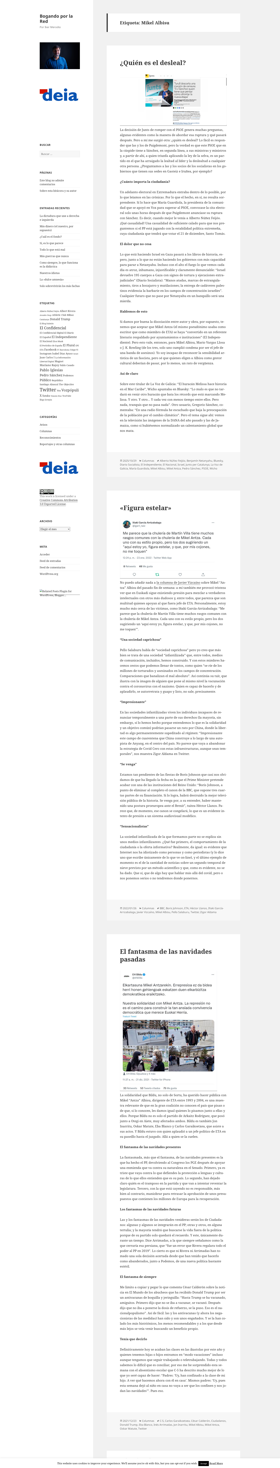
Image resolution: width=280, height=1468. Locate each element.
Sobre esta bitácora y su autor (58, 191)
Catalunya (44, 319)
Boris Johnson (174, 908)
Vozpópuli (70, 390)
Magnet (59, 361)
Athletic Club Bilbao (63, 314)
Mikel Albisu (158, 468)
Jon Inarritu (180, 1424)
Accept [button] (203, 1463)
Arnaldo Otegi (46, 315)
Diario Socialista (130, 464)
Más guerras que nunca (54, 256)
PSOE (205, 468)
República (57, 380)
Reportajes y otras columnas (57, 444)
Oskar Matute (128, 1428)
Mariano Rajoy (49, 365)
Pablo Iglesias (51, 369)
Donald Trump (60, 319)
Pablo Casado (67, 365)
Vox (59, 390)
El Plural (69, 345)
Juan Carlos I (47, 357)
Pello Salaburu (180, 912)
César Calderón (200, 1421)
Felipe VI (74, 349)
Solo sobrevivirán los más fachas (60, 286)
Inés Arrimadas (163, 1424)
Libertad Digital (47, 361)
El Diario (69, 332)
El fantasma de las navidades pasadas (166, 955)
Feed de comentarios (52, 567)
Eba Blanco (145, 1424)
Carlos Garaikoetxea (177, 1421)
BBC (162, 908)
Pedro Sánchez (51, 375)
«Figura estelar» (145, 507)
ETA (42, 349)
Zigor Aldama (208, 912)
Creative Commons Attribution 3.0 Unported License (59, 502)
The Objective (66, 384)
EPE (77, 345)
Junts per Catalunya (198, 464)
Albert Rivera (67, 311)
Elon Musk (58, 341)
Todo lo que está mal (52, 249)
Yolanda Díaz (56, 396)
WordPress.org (49, 574)
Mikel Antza (174, 468)
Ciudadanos (218, 1421)
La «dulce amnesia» (52, 279)
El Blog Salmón (47, 323)
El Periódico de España (51, 345)
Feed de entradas (50, 561)
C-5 (162, 1421)
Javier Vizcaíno (145, 912)
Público (45, 380)
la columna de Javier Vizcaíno (178, 582)
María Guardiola (139, 468)
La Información (63, 357)
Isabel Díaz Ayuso (62, 353)
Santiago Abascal (49, 384)
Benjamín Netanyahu (199, 460)
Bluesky (218, 460)
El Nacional (46, 341)
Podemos (68, 375)
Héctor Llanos (198, 908)
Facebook (50, 349)
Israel (75, 353)
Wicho (213, 468)
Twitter (48, 389)
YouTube (66, 395)
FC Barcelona (63, 349)
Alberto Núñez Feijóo (49, 311)
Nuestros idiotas (50, 273)
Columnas (46, 431)
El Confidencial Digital (52, 332)
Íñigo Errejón (46, 399)
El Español (45, 337)
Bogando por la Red (56, 18)
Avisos (43, 424)
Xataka (46, 395)
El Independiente (64, 337)
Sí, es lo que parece (51, 243)
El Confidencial (53, 327)
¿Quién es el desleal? (153, 62)
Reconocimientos (50, 437)
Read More (216, 1463)
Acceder (45, 554)
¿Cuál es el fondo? (51, 236)
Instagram (46, 353)
